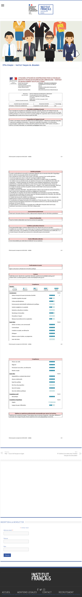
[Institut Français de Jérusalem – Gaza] (41, 9)
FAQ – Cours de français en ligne (14, 453)
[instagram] (44, 589)
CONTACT (47, 592)
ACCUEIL (6, 592)
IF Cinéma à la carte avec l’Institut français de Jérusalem (67, 453)
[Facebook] (38, 589)
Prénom (6, 538)
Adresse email (8, 530)
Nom (5, 546)
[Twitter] (40, 589)
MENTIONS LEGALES (27, 592)
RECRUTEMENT (66, 592)
